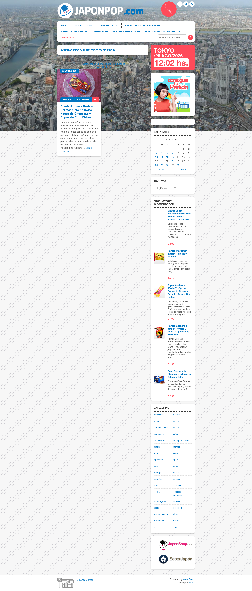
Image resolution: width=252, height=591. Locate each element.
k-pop (175, 459)
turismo (176, 520)
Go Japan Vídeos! (181, 440)
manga (176, 466)
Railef (191, 582)
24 (156, 165)
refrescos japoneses (177, 493)
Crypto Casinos (103, 67)
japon (175, 453)
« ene (162, 169)
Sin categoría (160, 501)
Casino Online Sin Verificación (142, 25)
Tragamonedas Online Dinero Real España (102, 64)
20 (172, 161)
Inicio (64, 25)
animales (177, 414)
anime (156, 421)
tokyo (175, 514)
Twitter (186, 4)
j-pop (156, 453)
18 (162, 161)
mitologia (158, 472)
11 (162, 156)
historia (157, 446)
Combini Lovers (109, 25)
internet (176, 446)
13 (172, 156)
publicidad (177, 485)
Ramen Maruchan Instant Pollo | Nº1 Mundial (177, 253)
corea (175, 433)
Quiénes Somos (83, 25)
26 (167, 165)
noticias (176, 478)
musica (176, 472)
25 (162, 165)
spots (156, 507)
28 (178, 165)
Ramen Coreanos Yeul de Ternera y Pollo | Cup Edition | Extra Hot (178, 330)
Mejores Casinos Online (126, 31)
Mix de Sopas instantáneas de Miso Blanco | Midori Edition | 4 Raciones (179, 215)
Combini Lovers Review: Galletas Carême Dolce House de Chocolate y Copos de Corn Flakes (77, 111)
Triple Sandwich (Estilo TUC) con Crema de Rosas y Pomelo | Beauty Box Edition (179, 291)
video (175, 526)
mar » (183, 169)
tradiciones (159, 520)
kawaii (156, 466)
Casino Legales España (74, 31)
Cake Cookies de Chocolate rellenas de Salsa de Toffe (179, 374)
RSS (192, 4)
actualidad (158, 414)
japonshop (158, 459)
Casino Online (100, 31)
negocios (158, 478)
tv (154, 526)
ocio (156, 485)
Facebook (180, 4)
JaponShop (67, 37)
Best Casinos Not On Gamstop (162, 31)
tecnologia (177, 507)
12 (167, 156)
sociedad (177, 501)
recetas (157, 491)
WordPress (189, 579)
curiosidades (159, 440)
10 (156, 156)
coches (176, 421)
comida (85, 99)
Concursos (159, 433)
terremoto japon (161, 514)
